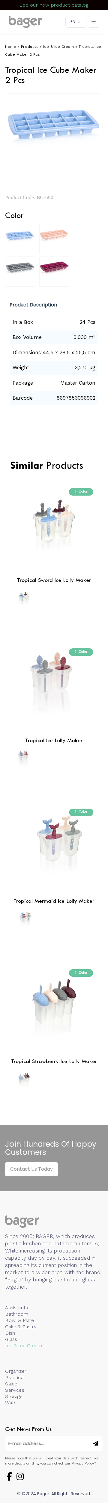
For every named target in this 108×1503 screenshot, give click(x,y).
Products (29, 47)
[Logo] (26, 22)
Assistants (16, 1308)
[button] (53, 305)
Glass (11, 1339)
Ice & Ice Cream (58, 47)
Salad (11, 1384)
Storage (13, 1396)
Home (10, 47)
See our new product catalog (54, 5)
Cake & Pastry (20, 1326)
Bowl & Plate (19, 1320)
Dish (10, 1333)
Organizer (15, 1371)
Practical (14, 1377)
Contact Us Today (31, 1169)
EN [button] (72, 22)
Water (11, 1403)
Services (14, 1390)
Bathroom (16, 1314)
